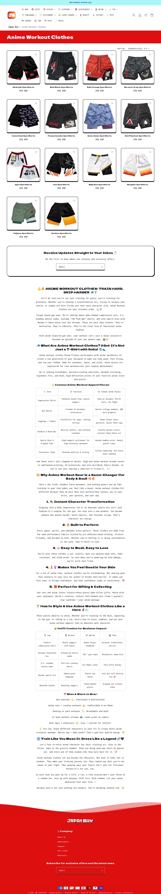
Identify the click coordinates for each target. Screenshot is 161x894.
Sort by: (121, 49)
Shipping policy (105, 892)
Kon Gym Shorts (61, 185)
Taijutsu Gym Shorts (23, 233)
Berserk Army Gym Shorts (137, 87)
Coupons (61, 846)
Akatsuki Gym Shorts (23, 87)
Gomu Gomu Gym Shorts (99, 136)
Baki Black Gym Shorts (61, 87)
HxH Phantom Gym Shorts (138, 136)
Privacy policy (71, 892)
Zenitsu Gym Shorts (61, 233)
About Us (62, 837)
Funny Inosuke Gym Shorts (61, 136)
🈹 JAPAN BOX (41, 892)
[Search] (134, 15)
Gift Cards (63, 851)
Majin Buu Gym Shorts (99, 185)
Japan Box (14, 27)
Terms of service (88, 892)
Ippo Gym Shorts (23, 185)
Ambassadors (63, 842)
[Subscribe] (102, 267)
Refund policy (56, 892)
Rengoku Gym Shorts (137, 185)
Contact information (124, 892)
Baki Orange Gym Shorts (99, 87)
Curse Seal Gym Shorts (23, 136)
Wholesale (62, 855)
